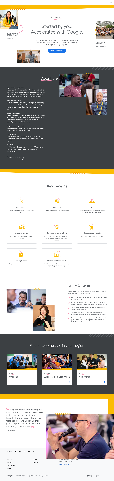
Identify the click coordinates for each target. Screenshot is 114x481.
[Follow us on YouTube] (20, 451)
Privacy (41, 476)
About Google (20, 476)
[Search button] (111, 2)
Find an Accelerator (14, 158)
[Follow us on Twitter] (33, 451)
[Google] (10, 476)
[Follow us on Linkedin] (24, 451)
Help (90, 476)
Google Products (32, 476)
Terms (47, 476)
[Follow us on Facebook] (29, 451)
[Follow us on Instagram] (16, 451)
